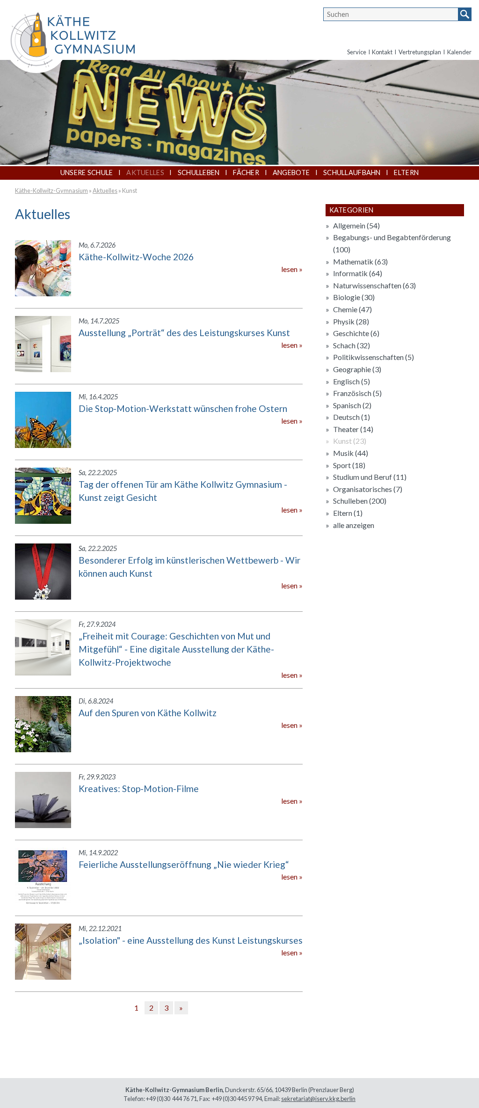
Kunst (129, 190)
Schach (351, 345)
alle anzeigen (353, 525)
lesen (289, 268)
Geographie (357, 369)
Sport (349, 465)
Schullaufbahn (352, 172)
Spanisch (352, 405)
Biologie (354, 297)
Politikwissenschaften (373, 356)
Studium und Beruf (369, 476)
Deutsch (351, 416)
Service (356, 52)
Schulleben (199, 172)
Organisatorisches (367, 488)
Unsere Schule (86, 172)
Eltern (406, 172)
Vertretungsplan (420, 52)
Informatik (357, 273)
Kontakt (382, 52)
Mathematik (360, 261)
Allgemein (356, 225)
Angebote (291, 172)
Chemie (352, 309)
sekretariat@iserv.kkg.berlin (318, 1098)
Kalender (459, 52)
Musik (350, 452)
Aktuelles (145, 172)
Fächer (246, 172)
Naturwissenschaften (374, 285)
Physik (351, 321)
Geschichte (356, 333)
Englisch (351, 381)
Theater (353, 429)
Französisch (357, 393)
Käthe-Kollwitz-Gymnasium (51, 190)
